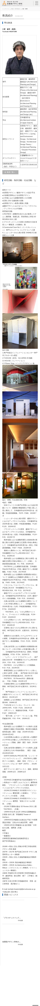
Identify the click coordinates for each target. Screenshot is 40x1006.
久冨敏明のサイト (27, 155)
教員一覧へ (11, 172)
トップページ (5, 8)
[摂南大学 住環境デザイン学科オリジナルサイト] (12, 3)
